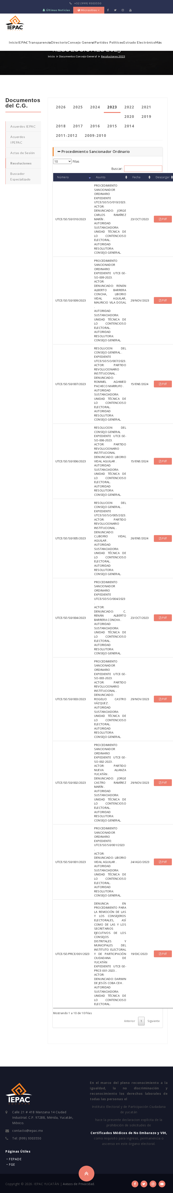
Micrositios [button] (89, 10)
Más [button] (158, 42)
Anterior (129, 1021)
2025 (78, 107)
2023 (112, 107)
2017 (78, 126)
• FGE (11, 1164)
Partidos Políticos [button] (109, 42)
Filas (76, 161)
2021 (146, 107)
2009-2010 (95, 135)
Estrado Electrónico (139, 42)
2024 (95, 107)
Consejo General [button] (81, 42)
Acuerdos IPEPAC (17, 139)
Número (63, 177)
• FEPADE (14, 1159)
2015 (112, 126)
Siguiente (154, 1021)
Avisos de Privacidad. (79, 1184)
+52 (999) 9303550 (87, 3)
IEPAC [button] (23, 42)
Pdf (164, 219)
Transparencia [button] (39, 42)
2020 (129, 116)
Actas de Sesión (22, 153)
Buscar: (117, 168)
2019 (146, 116)
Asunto (100, 177)
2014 (129, 126)
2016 (95, 126)
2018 (61, 126)
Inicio (13, 42)
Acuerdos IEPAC (23, 126)
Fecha (136, 177)
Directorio (59, 42)
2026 (61, 107)
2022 (129, 107)
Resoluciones (21, 163)
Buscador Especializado (20, 176)
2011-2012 (66, 135)
